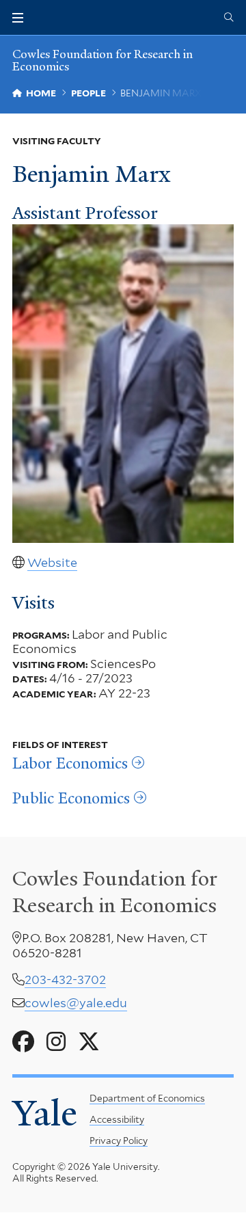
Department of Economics (147, 1098)
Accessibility (117, 1119)
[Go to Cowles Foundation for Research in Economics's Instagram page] (56, 1042)
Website (52, 562)
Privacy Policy (119, 1140)
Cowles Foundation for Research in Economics (102, 60)
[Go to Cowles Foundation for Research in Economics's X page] (89, 1042)
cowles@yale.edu (76, 1003)
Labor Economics (70, 764)
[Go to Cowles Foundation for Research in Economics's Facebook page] (23, 1042)
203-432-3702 (65, 979)
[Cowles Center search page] (229, 18)
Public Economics (71, 799)
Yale (44, 1113)
